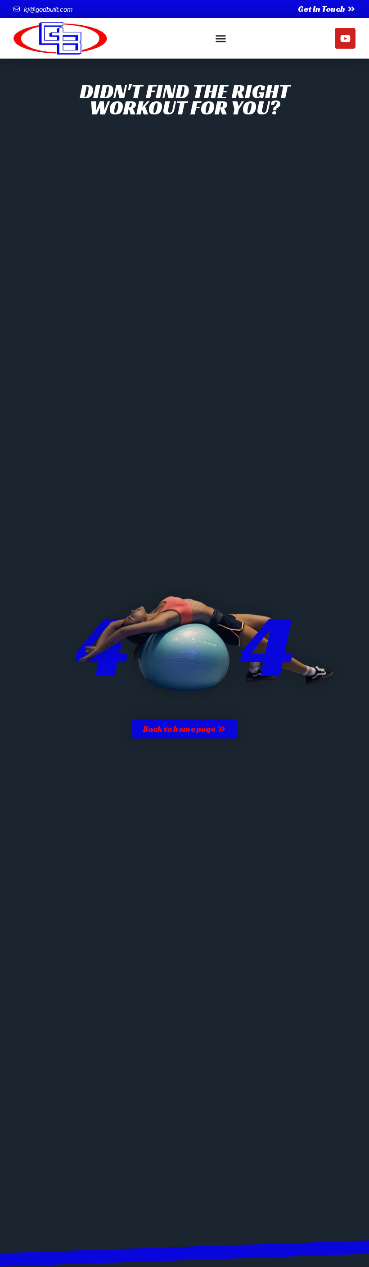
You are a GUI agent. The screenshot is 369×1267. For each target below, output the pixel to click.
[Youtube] (345, 38)
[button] (221, 38)
